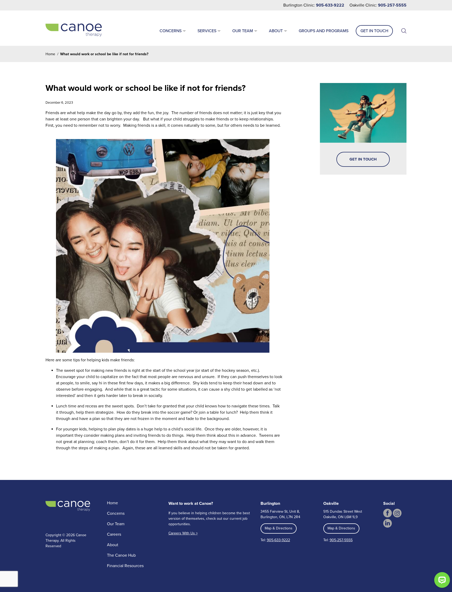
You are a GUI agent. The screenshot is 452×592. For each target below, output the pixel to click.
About (276, 31)
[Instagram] (397, 513)
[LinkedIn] (387, 523)
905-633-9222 (330, 5)
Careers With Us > (183, 533)
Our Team (242, 31)
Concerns (171, 31)
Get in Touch (374, 31)
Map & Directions (278, 528)
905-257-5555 (392, 5)
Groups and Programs (323, 31)
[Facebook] (387, 513)
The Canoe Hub (121, 555)
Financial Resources (125, 565)
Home (50, 54)
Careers (114, 534)
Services (206, 31)
